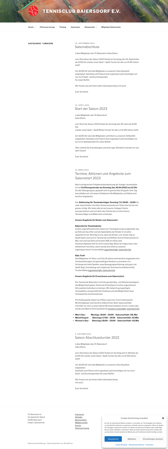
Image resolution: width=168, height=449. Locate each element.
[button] (163, 418)
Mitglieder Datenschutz (111, 27)
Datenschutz (90, 27)
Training (62, 27)
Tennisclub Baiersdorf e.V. (82, 11)
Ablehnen (132, 439)
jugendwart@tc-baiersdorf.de (117, 249)
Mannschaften (81, 420)
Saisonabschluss (87, 47)
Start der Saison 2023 (91, 109)
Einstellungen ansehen (153, 439)
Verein (30, 27)
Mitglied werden (81, 423)
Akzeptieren (113, 439)
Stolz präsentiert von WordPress (60, 443)
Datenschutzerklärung (136, 444)
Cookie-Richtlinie (121, 444)
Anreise (78, 425)
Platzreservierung (47, 27)
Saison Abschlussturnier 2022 (97, 337)
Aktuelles (78, 417)
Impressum (149, 444)
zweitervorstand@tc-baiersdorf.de (123, 309)
